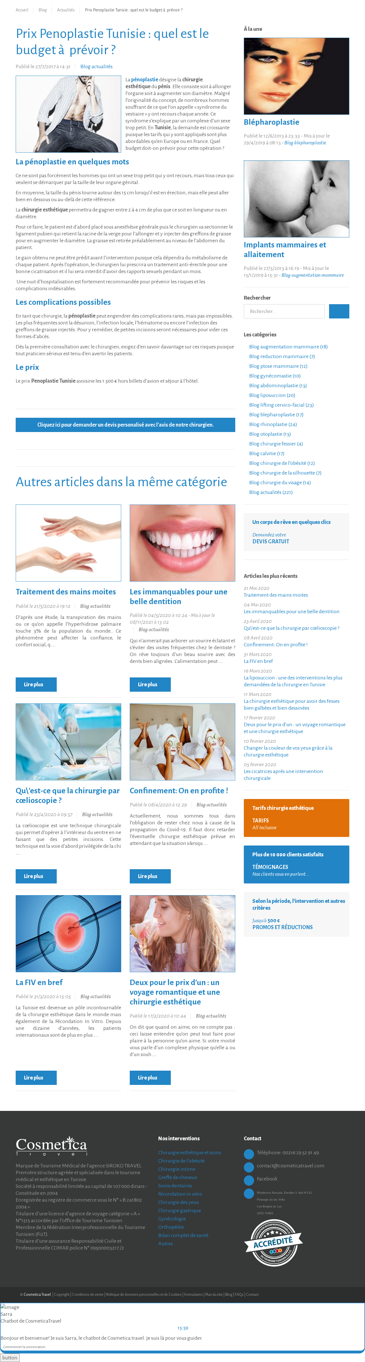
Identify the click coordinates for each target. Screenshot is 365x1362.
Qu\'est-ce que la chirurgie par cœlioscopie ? (291, 628)
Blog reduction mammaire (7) (281, 356)
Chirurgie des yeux (178, 1202)
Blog (42, 10)
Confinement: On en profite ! (179, 790)
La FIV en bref (39, 982)
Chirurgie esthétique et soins (189, 1152)
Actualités (66, 10)
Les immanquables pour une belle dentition (292, 611)
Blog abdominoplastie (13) (277, 385)
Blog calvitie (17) (266, 453)
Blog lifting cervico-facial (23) (281, 405)
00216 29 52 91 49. (301, 1152)
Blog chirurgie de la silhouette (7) (285, 473)
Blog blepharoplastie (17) (276, 414)
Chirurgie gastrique (179, 1210)
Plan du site (214, 1295)
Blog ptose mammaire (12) (278, 366)
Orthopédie (171, 1227)
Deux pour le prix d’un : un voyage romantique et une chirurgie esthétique (175, 992)
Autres (165, 1243)
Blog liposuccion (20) (271, 395)
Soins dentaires (175, 1186)
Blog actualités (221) (270, 492)
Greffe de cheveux (177, 1177)
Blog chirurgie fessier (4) (275, 444)
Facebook (267, 1179)
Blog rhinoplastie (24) (272, 424)
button (9, 1358)
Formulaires (193, 1295)
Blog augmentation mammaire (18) (288, 347)
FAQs (239, 1295)
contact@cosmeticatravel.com (291, 1166)
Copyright (62, 1295)
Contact (252, 1295)
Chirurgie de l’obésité (181, 1161)
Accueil (22, 10)
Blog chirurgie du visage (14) (279, 482)
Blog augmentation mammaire (312, 275)
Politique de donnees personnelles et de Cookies (144, 1295)
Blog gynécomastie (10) (274, 376)
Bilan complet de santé (183, 1235)
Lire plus (34, 684)
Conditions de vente (88, 1295)
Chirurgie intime (176, 1169)
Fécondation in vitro (180, 1194)
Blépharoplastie (271, 122)
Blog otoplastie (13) (269, 434)
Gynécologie (172, 1219)
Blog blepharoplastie (305, 143)
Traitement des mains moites (66, 592)
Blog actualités (96, 66)
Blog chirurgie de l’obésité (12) (281, 463)
